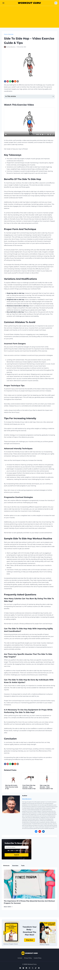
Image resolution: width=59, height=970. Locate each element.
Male (10, 850)
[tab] (6, 865)
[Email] (18, 81)
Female (14, 850)
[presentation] (29, 884)
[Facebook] (5, 81)
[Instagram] (29, 968)
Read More (8, 906)
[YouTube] (20, 968)
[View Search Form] (56, 3)
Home (5, 34)
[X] (13, 81)
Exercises (10, 34)
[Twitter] (32, 968)
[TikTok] (35, 968)
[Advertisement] (29, 17)
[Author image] (5, 47)
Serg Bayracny (11, 47)
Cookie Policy (37, 958)
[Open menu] (3, 2)
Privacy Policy (28, 958)
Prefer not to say (21, 850)
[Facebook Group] (23, 968)
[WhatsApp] (10, 81)
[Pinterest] (8, 81)
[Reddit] (15, 81)
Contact (20, 958)
